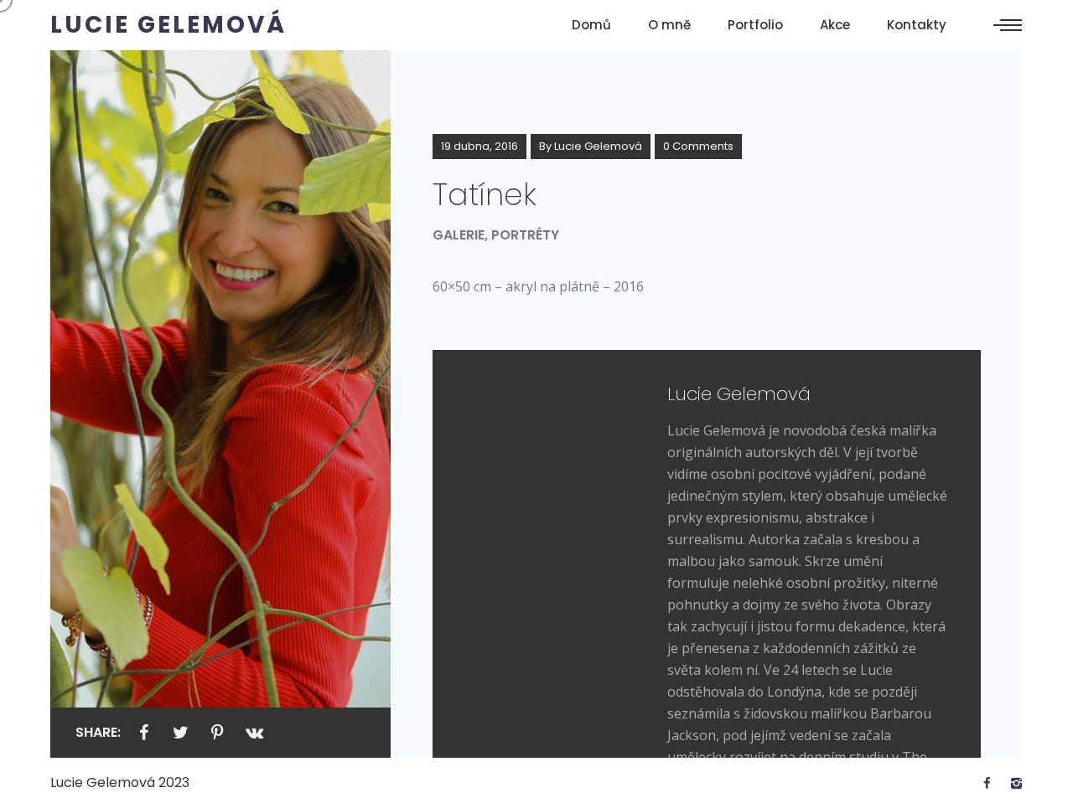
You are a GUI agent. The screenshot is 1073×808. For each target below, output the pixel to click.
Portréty (525, 234)
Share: (98, 732)
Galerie (459, 234)
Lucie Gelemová (598, 146)
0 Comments (698, 146)
